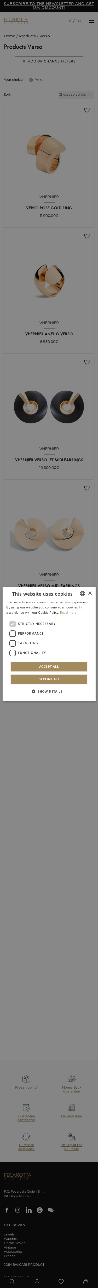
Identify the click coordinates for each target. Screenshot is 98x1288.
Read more (68, 612)
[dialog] (48, 644)
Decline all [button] (49, 679)
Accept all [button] (49, 666)
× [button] (90, 593)
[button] (49, 691)
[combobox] (82, 593)
